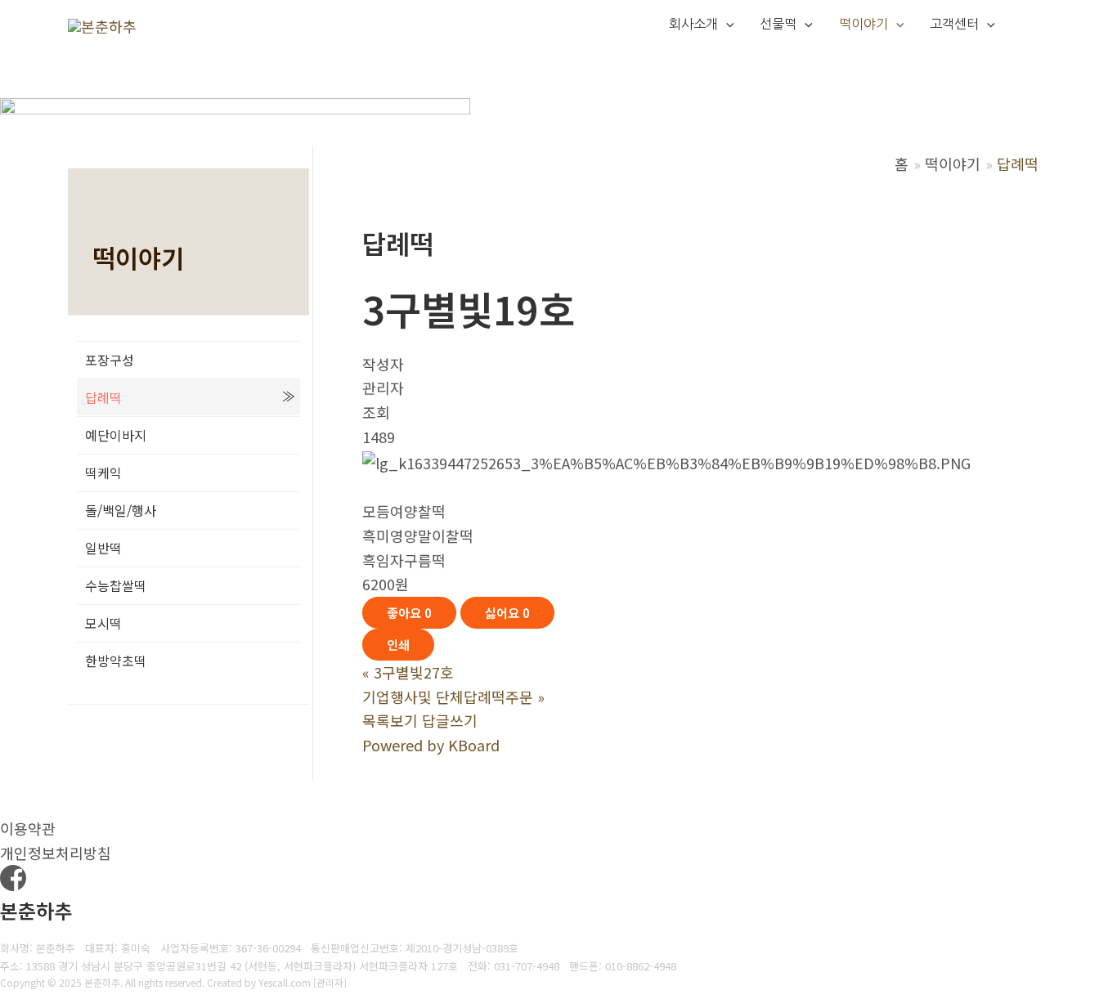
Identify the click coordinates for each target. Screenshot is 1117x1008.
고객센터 (954, 23)
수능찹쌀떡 (115, 585)
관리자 (329, 982)
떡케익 (103, 472)
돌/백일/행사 (120, 510)
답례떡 (103, 397)
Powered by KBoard (431, 744)
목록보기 (390, 720)
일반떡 (103, 548)
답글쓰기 (450, 720)
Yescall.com (284, 982)
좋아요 (409, 612)
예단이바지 (115, 435)
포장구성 (109, 360)
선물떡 (778, 23)
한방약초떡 (115, 660)
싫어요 (507, 612)
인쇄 (398, 644)
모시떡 (103, 623)
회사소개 (693, 23)
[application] (726, 24)
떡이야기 (863, 23)
